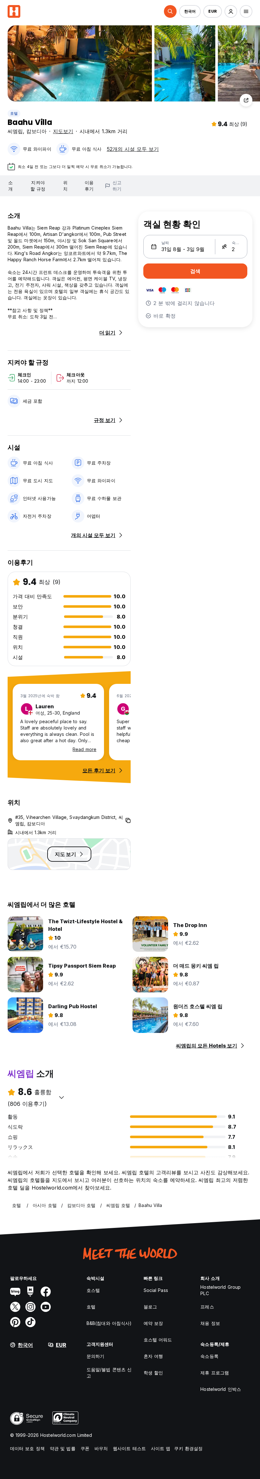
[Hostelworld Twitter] (15, 1307)
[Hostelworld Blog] (15, 1292)
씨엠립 (15, 131)
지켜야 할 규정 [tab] (37, 185)
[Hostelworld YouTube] (46, 1307)
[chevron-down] (61, 1097)
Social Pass (156, 1290)
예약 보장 (153, 1323)
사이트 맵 (161, 1448)
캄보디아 (36, 131)
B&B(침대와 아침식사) (109, 1323)
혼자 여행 (153, 1356)
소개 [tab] (10, 185)
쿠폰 (85, 1448)
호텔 (14, 113)
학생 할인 (153, 1372)
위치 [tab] (65, 185)
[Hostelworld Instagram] (30, 1307)
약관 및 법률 (62, 1448)
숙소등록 (209, 1356)
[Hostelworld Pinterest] (15, 1322)
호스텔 (93, 1290)
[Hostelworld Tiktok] (30, 1322)
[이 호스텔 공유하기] (246, 100)
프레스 (207, 1306)
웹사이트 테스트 (129, 1448)
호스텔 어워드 (158, 1339)
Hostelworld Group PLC (220, 1290)
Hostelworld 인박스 (220, 1389)
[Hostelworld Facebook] (46, 1292)
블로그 (150, 1306)
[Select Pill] (170, 11)
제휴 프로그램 (214, 1372)
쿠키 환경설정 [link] (188, 1448)
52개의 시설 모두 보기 (133, 149)
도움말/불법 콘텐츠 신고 (109, 1372)
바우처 (101, 1448)
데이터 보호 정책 (27, 1448)
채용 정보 (210, 1323)
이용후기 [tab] (89, 185)
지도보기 (63, 131)
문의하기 (95, 1356)
